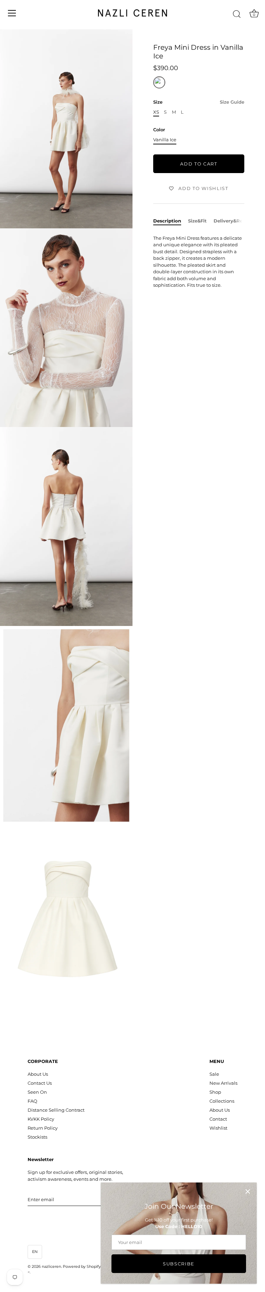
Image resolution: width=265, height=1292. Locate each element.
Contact (218, 1119)
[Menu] (12, 13)
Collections (221, 1101)
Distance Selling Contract (56, 1110)
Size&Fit (197, 221)
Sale (214, 1074)
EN (35, 1251)
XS (156, 112)
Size (198, 102)
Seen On (37, 1092)
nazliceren (51, 1266)
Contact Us (40, 1083)
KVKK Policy (41, 1119)
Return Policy (43, 1128)
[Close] (247, 1191)
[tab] (170, 221)
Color (159, 129)
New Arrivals (223, 1083)
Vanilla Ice (164, 139)
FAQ (32, 1101)
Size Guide (232, 102)
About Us (38, 1074)
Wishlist (218, 1128)
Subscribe (179, 1263)
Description (167, 221)
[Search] (236, 14)
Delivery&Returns (234, 221)
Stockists (37, 1137)
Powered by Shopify (82, 1266)
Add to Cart (198, 164)
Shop (215, 1092)
